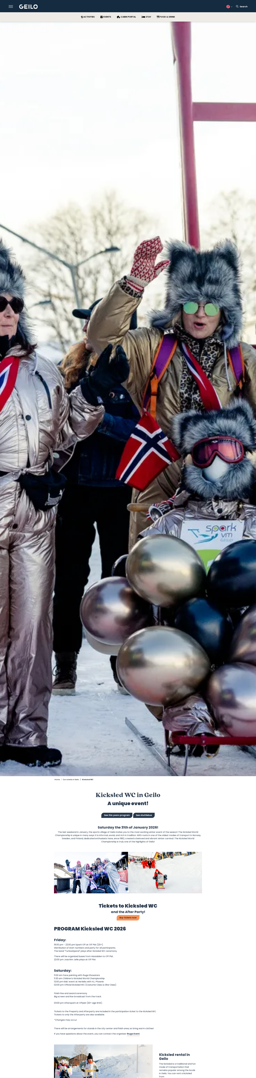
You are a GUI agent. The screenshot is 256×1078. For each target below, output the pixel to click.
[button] (119, 891)
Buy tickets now (128, 917)
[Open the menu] (11, 6)
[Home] (28, 7)
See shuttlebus (144, 815)
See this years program (117, 815)
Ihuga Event (133, 1033)
